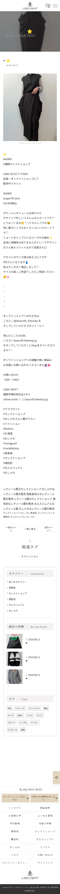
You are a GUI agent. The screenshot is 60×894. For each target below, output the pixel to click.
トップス (23, 722)
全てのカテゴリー (18, 581)
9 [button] (36, 143)
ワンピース (12, 729)
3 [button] (23, 143)
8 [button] (34, 143)
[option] (30, 107)
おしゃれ (25, 512)
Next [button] (53, 108)
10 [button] (38, 143)
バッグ (30, 715)
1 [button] (19, 143)
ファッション (34, 708)
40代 (10, 708)
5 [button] (27, 143)
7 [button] (32, 143)
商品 (46, 708)
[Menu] (55, 5)
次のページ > (48, 529)
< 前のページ (11, 529)
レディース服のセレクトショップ (22, 489)
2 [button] (21, 143)
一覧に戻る (30, 528)
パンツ (39, 715)
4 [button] (25, 143)
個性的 (6, 516)
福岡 (23, 729)
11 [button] (40, 143)
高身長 (33, 512)
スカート (11, 722)
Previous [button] (6, 108)
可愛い (20, 715)
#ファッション (30, 556)
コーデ (10, 715)
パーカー (34, 722)
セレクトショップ (11, 512)
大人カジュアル (18, 516)
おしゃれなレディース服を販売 (36, 508)
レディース (20, 708)
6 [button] (30, 143)
